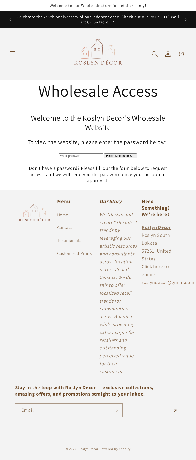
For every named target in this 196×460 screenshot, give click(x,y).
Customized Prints (74, 253)
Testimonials (69, 240)
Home (62, 214)
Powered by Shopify (115, 449)
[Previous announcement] (10, 19)
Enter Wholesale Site (120, 156)
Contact (64, 227)
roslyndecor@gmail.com (168, 282)
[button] (12, 54)
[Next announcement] (185, 19)
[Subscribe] (115, 410)
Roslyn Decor (88, 449)
